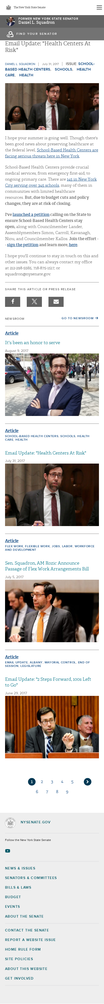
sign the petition (22, 244)
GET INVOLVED (19, 978)
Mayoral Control (60, 662)
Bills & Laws (18, 887)
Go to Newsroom (78, 318)
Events (12, 907)
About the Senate (24, 916)
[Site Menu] (99, 7)
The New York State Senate (29, 7)
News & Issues (20, 868)
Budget (13, 897)
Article (11, 333)
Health (26, 75)
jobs (56, 546)
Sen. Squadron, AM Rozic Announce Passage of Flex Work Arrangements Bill (47, 566)
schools (63, 69)
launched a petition (31, 214)
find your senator (37, 34)
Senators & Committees (31, 878)
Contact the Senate (27, 930)
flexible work (37, 546)
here (73, 244)
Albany (36, 662)
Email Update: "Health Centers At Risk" (45, 453)
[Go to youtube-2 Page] (8, 850)
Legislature (30, 666)
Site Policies (19, 959)
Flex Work (14, 546)
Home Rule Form (23, 949)
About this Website (26, 969)
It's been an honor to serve (32, 343)
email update (16, 662)
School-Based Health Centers (31, 436)
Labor (67, 546)
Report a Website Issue (30, 940)
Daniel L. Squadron (36, 22)
